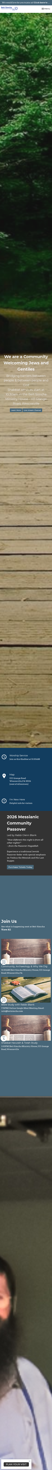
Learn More (16, 410)
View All (6, 930)
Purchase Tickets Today (20, 867)
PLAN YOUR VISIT (16, 1464)
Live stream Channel (32, 410)
